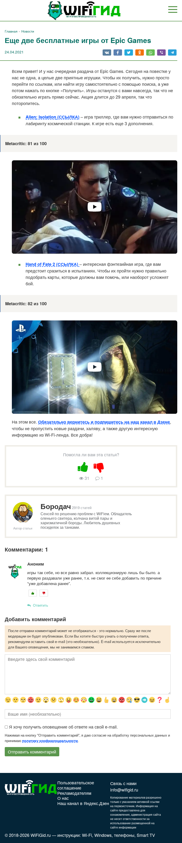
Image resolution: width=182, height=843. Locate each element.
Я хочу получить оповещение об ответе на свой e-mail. (63, 727)
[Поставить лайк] (83, 466)
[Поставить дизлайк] (99, 466)
